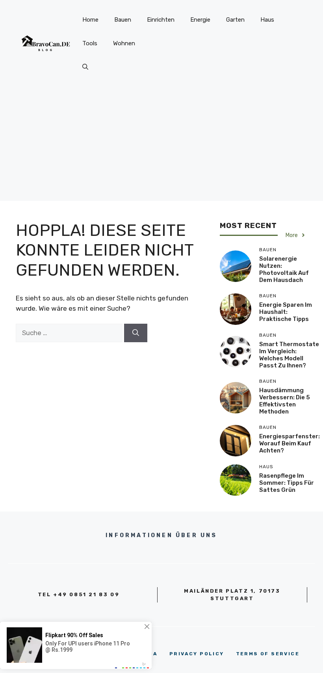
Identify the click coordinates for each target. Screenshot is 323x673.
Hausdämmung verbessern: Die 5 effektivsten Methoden (284, 401)
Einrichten (160, 19)
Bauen (122, 19)
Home (90, 19)
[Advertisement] (161, 146)
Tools (89, 43)
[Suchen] (135, 333)
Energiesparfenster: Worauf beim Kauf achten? (289, 443)
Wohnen (124, 43)
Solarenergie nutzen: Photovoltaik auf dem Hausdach (284, 269)
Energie (200, 19)
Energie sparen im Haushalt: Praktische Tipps (285, 312)
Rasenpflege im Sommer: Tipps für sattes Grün (286, 482)
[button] (85, 67)
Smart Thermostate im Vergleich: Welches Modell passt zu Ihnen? (289, 355)
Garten (235, 19)
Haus (267, 19)
